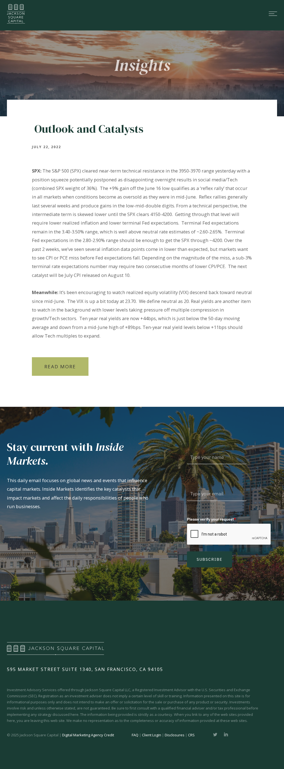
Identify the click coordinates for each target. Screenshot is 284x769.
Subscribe (209, 559)
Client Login (151, 734)
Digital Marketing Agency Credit (88, 734)
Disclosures (174, 734)
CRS (191, 734)
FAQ (135, 734)
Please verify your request (211, 519)
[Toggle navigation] (156, 14)
